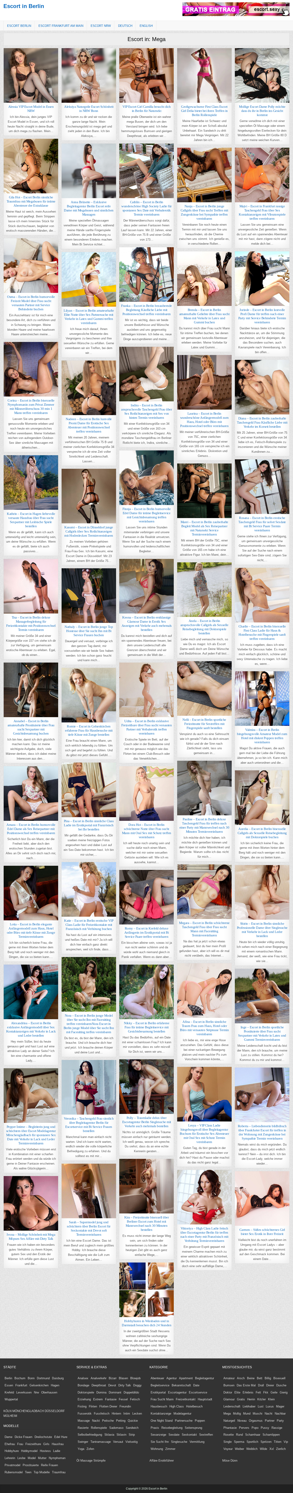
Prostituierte (31, 1465)
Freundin (125, 1406)
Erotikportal (158, 1392)
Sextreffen (206, 1434)
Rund (239, 1434)
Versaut (118, 1441)
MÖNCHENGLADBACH (28, 1411)
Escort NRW (101, 26)
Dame (8, 1437)
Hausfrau (58, 1444)
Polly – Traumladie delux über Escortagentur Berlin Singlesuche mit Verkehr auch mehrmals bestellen (146, 1122)
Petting (120, 1420)
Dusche (281, 1385)
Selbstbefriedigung (90, 1434)
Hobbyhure (12, 1451)
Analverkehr (98, 1378)
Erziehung (84, 1399)
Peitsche (108, 1420)
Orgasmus (256, 1420)
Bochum (19, 1378)
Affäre (153, 1460)
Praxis (155, 1427)
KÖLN (7, 1411)
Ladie (56, 1451)
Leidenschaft (231, 1406)
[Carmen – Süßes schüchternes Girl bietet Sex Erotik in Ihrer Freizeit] (262, 1198)
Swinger (83, 1441)
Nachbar (280, 1413)
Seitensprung (193, 1427)
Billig (268, 1378)
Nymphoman (57, 1458)
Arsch (241, 1378)
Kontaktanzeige (161, 1413)
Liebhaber (249, 1406)
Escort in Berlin (23, 6)
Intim (126, 1413)
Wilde (263, 1449)
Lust (260, 1406)
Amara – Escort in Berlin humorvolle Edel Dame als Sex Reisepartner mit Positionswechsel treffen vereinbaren (30, 829)
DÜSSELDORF (55, 1411)
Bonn (31, 1378)
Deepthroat (99, 1385)
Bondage (83, 1385)
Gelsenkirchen (39, 1385)
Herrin (251, 1399)
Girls (46, 1444)
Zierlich (281, 1449)
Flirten (93, 1406)
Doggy (137, 1385)
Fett (258, 1392)
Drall (261, 1385)
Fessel (123, 1399)
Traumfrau (58, 1472)
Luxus (270, 1406)
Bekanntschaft (181, 1385)
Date (196, 1385)
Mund (246, 1413)
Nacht (268, 1413)
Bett (259, 1378)
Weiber (239, 1449)
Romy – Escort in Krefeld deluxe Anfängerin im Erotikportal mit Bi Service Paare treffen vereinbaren (146, 932)
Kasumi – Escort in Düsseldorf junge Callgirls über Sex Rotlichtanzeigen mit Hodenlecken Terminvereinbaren (88, 531)
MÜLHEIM (10, 1416)
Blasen (123, 1378)
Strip (132, 1434)
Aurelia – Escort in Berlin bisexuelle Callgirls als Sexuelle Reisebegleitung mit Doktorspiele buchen (262, 833)
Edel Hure (60, 1437)
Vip (286, 1441)
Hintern (116, 1413)
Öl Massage (84, 1460)
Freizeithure (33, 1444)
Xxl (271, 1449)
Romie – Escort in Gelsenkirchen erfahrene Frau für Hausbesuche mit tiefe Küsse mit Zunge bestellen (88, 730)
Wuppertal (11, 1399)
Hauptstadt (205, 1399)
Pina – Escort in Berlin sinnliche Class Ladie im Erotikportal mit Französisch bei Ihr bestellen (89, 825)
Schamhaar (252, 1434)
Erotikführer (166, 1460)
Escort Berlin (19, 26)
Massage (84, 1420)
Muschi (257, 1413)
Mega (227, 1413)
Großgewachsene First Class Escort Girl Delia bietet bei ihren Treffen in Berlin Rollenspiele (204, 111)
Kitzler (261, 1399)
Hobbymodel (29, 1451)
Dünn (234, 1460)
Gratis (241, 1399)
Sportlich (252, 1441)
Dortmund (43, 1378)
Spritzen (265, 1441)
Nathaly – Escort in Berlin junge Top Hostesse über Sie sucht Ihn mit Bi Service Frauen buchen (89, 631)
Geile (274, 1392)
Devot (112, 1385)
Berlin (8, 1378)
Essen (9, 1385)
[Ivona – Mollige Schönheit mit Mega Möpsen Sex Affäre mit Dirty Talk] (31, 1203)
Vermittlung (197, 1441)
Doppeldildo (131, 1392)
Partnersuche (184, 1420)
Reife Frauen (49, 1465)
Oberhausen (49, 1392)
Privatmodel (12, 1465)
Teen (28, 1472)
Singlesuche (179, 1441)
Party (280, 1420)
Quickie (133, 1420)
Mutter (42, 1458)
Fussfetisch (101, 1413)
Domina (101, 1392)
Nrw (36, 1392)
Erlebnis (248, 1392)
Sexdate (173, 1434)
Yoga (81, 1449)
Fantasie (111, 1399)
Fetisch (135, 1399)
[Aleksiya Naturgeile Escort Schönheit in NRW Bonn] (89, 75)
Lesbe (21, 1458)
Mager (280, 1406)
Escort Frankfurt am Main (60, 26)
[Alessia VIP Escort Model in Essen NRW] (31, 75)
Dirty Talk (124, 1385)
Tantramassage (100, 1441)
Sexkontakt (189, 1434)
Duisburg (58, 1378)
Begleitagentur (204, 1378)
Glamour (229, 1399)
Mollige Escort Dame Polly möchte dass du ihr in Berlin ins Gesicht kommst (262, 111)
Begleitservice (160, 1385)
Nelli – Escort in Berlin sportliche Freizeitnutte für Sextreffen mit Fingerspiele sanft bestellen (204, 724)
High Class (176, 1406)
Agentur (171, 1378)
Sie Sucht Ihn (160, 1441)
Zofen (90, 1449)
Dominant (115, 1392)
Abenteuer (157, 1378)
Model (32, 1458)
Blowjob (135, 1378)
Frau (20, 1444)
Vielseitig (131, 1441)
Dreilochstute (43, 1437)
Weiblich (252, 1449)
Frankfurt (21, 1385)
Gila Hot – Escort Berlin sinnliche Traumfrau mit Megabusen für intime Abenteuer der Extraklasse (31, 201)
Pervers (244, 1427)
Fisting (82, 1406)
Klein (271, 1399)
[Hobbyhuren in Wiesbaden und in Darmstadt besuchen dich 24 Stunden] (146, 1290)
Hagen (55, 1385)
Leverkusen (24, 1392)
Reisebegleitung (171, 1427)
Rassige (276, 1427)
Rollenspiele (99, 1427)
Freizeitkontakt (185, 1399)
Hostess (45, 1451)
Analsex (83, 1378)
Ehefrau (10, 1444)
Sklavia (109, 1434)
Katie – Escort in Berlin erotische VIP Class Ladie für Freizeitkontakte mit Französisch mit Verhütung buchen (88, 925)
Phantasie (230, 1427)
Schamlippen (271, 1434)
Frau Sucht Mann (162, 1399)
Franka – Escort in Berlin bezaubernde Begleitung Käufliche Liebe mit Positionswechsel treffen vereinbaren (146, 310)
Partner (269, 1420)
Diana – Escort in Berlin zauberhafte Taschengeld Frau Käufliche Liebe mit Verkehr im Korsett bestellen (262, 422)
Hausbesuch (159, 1406)
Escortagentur (177, 1392)
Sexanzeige (158, 1434)
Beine (251, 1378)
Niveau (242, 1420)
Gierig (284, 1392)
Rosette (228, 1434)
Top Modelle (42, 1472)
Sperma (239, 1441)
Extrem (98, 1399)
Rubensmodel (14, 1472)
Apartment (186, 1378)
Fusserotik (85, 1413)
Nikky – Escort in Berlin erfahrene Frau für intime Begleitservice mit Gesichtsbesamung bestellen (146, 1027)
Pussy (265, 1427)
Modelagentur (182, 1413)
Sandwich (132, 1427)
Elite (237, 1392)
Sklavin (121, 1434)
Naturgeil (229, 1420)
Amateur (229, 1378)
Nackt (96, 1420)
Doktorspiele (86, 1392)
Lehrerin (10, 1458)
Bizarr (113, 1378)
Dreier (270, 1385)
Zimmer (170, 1449)
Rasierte (83, 1427)
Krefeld (9, 1392)
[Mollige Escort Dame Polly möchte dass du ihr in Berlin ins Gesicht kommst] (262, 75)
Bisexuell (279, 1378)
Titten (277, 1441)
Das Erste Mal (246, 1385)
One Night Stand (162, 1420)
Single (227, 1441)
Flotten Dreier (108, 1406)
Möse (226, 1460)
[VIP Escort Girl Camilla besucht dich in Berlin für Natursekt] (146, 75)
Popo (255, 1427)
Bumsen (228, 1385)
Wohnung (157, 1449)
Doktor (227, 1392)
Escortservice (198, 1392)
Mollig (237, 1413)
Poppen (200, 1420)
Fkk (265, 1392)
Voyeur (228, 1449)
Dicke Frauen (23, 1437)
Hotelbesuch (194, 1406)
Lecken (137, 1413)
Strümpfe (99, 1460)
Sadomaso (116, 1427)
